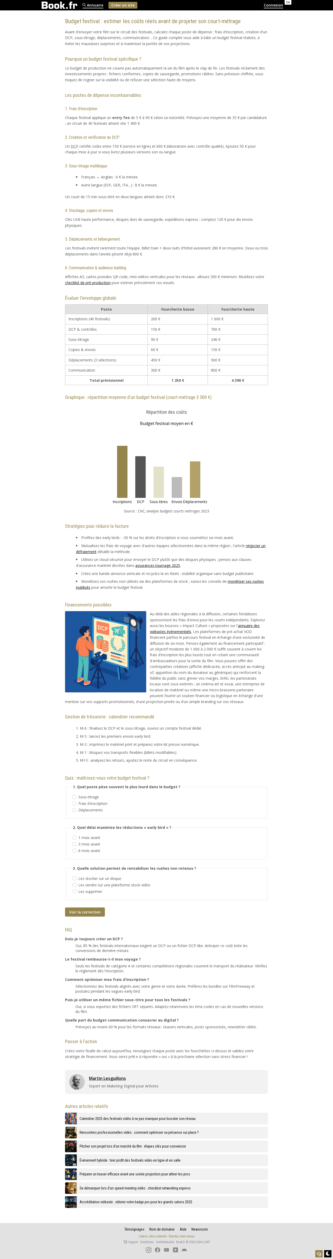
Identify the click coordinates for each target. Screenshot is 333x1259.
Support (132, 1242)
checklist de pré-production (88, 282)
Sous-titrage (88, 796)
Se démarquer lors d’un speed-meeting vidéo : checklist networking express (135, 1188)
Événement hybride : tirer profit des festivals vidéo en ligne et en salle (130, 1160)
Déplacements (90, 809)
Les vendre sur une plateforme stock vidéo (114, 884)
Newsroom (199, 1229)
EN (288, 2)
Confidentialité (165, 1242)
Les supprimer (90, 891)
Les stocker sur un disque (99, 878)
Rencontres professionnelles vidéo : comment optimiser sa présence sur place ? (139, 1132)
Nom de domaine (162, 1229)
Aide (183, 1229)
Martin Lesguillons (107, 1078)
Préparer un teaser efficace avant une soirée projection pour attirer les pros (135, 1174)
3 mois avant (89, 844)
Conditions (147, 1242)
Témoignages (134, 1229)
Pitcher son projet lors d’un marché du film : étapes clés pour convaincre (133, 1146)
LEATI (206, 1242)
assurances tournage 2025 (157, 565)
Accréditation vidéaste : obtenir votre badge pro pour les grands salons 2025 (136, 1202)
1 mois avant (89, 837)
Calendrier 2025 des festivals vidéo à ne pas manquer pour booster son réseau (138, 1119)
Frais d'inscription (92, 803)
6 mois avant (89, 850)
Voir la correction (85, 912)
